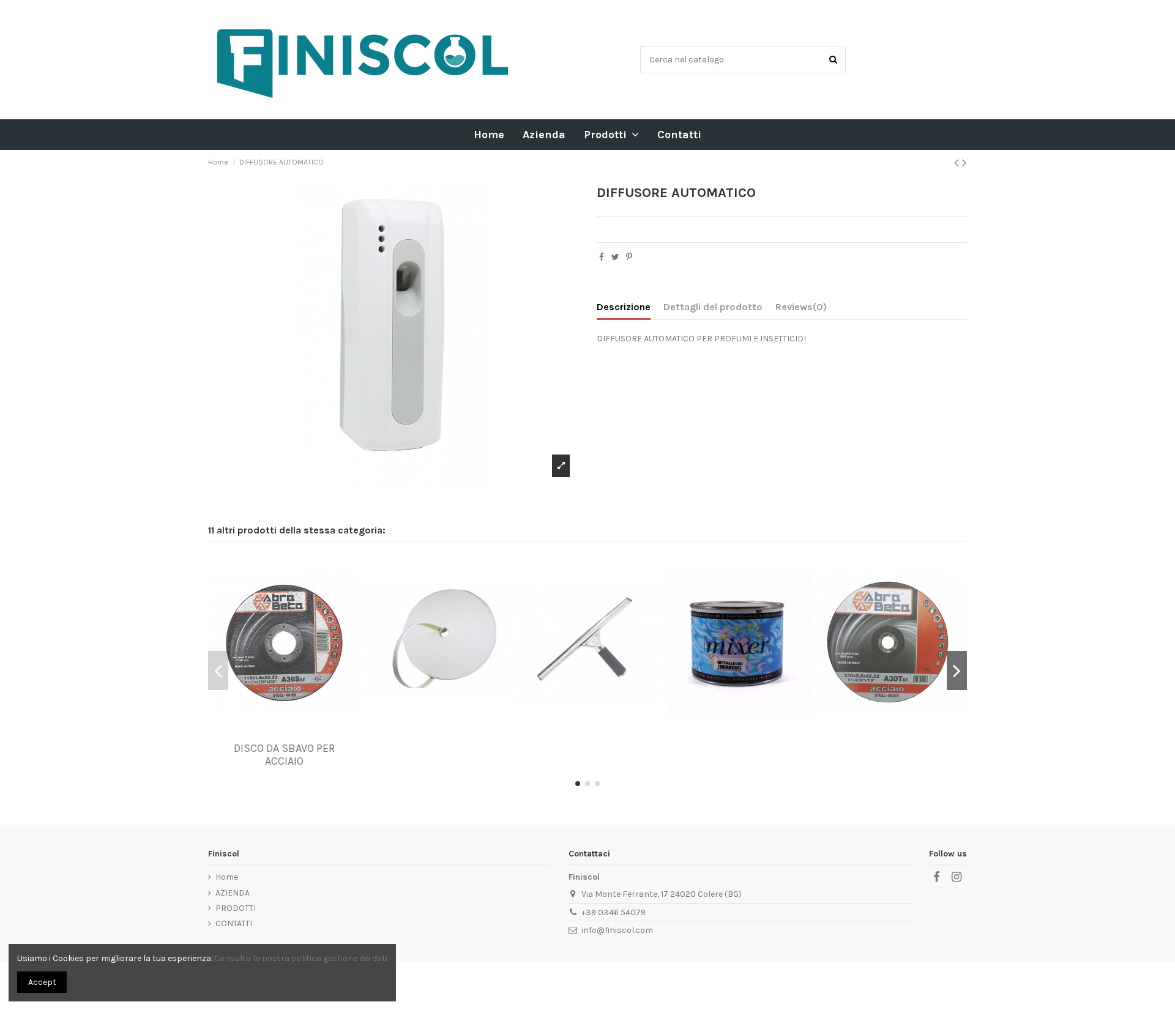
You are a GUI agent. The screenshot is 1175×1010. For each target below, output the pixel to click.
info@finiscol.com (617, 930)
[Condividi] (601, 257)
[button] (611, 134)
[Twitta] (615, 257)
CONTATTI (233, 923)
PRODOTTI (235, 908)
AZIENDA (232, 893)
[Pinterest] (629, 257)
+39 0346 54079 (613, 912)
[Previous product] (958, 162)
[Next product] (964, 162)
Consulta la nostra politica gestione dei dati (300, 958)
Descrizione (624, 307)
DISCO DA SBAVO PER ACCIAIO (284, 754)
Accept (42, 982)
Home (226, 877)
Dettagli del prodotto (713, 307)
